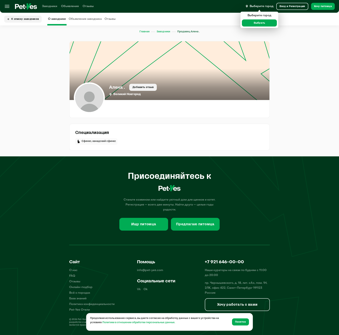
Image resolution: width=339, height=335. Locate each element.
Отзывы (88, 6)
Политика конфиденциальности (92, 304)
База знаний (78, 298)
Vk (139, 289)
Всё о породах (79, 293)
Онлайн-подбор (81, 287)
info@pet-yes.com (150, 270)
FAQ (72, 276)
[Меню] (7, 6)
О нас (73, 270)
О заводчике (57, 19)
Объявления (70, 6)
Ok (146, 289)
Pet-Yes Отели (79, 309)
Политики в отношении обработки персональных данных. (138, 322)
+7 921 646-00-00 (224, 262)
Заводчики (49, 6)
